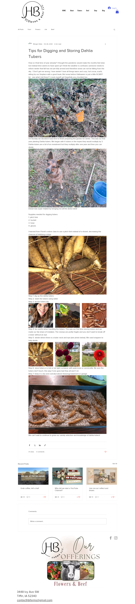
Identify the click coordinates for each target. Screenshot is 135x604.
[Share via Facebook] (29, 445)
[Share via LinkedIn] (40, 445)
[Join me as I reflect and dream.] (101, 476)
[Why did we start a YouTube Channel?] (67, 476)
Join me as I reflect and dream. (98, 489)
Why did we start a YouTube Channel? (66, 489)
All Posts (21, 29)
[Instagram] (116, 538)
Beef (52, 29)
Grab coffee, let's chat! (30, 488)
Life (46, 29)
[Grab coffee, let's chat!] (33, 476)
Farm (29, 29)
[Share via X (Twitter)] (35, 445)
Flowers (37, 29)
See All (115, 463)
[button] (117, 11)
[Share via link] (45, 445)
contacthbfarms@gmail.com (34, 600)
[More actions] (105, 44)
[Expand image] (40, 315)
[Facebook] (110, 538)
